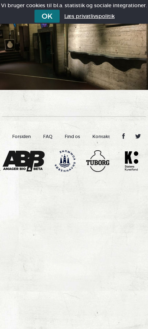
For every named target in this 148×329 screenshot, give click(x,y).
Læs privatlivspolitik (89, 16)
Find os (72, 136)
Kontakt (101, 136)
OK (47, 16)
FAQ (47, 136)
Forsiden (21, 136)
